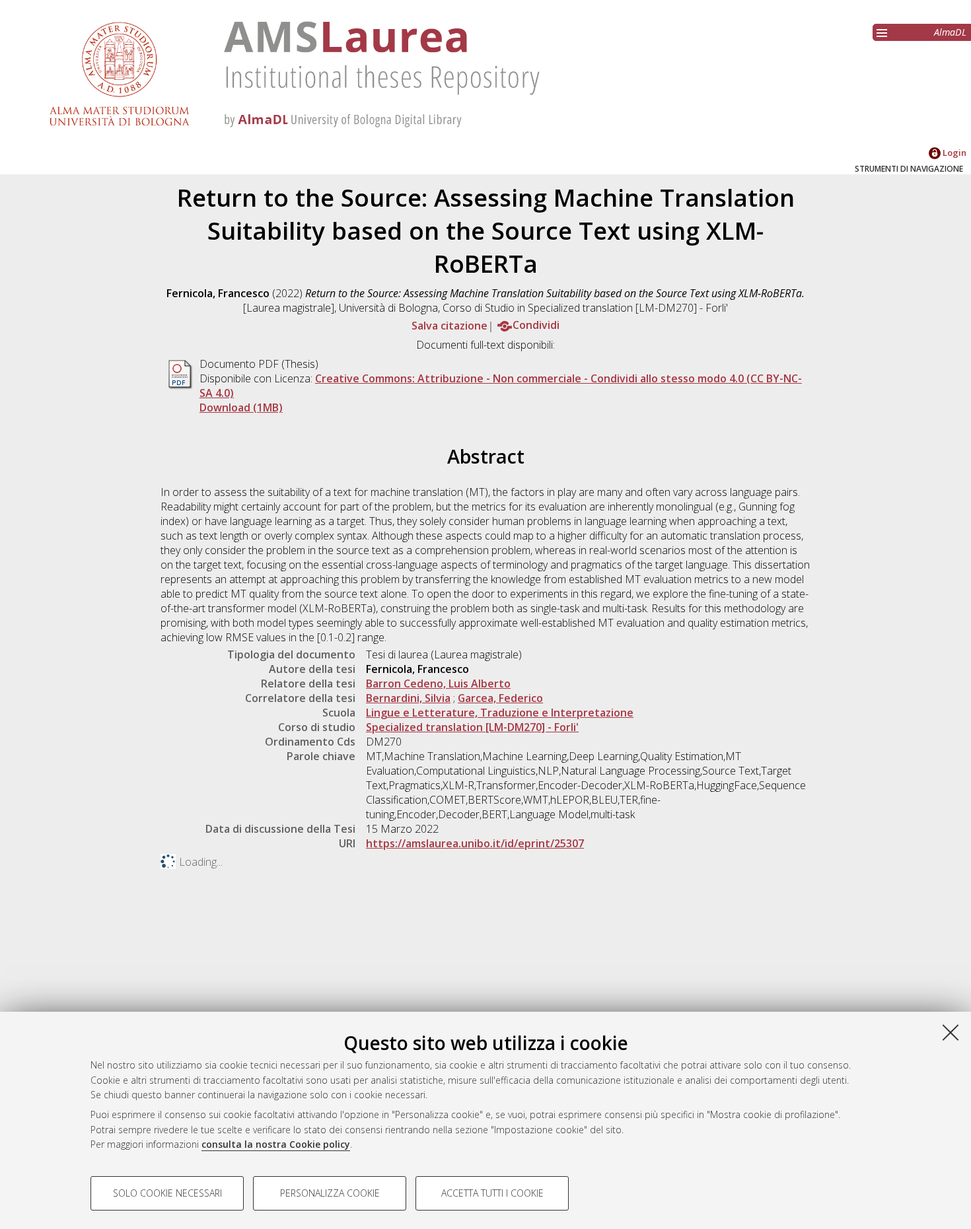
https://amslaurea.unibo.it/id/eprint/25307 (475, 843)
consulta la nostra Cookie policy (275, 1144)
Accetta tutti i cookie (492, 1193)
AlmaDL (950, 32)
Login (953, 152)
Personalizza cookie (330, 1193)
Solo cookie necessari (167, 1193)
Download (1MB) (241, 407)
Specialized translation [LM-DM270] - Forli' (472, 727)
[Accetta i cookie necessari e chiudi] (950, 1032)
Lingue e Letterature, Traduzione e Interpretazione (499, 712)
